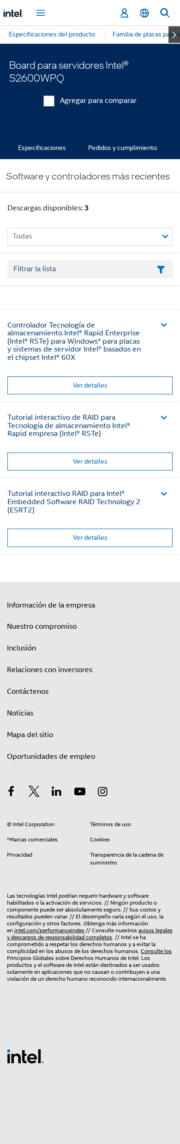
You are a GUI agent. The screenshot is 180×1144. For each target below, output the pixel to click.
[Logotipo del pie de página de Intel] (25, 1056)
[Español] (144, 13)
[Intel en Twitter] (34, 793)
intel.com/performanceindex (49, 930)
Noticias (20, 713)
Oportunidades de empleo (51, 756)
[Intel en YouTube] (80, 793)
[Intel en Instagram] (102, 793)
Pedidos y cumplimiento (122, 147)
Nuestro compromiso (42, 626)
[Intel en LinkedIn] (57, 793)
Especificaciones (42, 147)
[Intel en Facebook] (11, 793)
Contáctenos (27, 691)
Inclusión (21, 648)
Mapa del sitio (30, 734)
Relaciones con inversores (49, 669)
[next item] (174, 34)
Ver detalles (90, 385)
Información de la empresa (51, 605)
